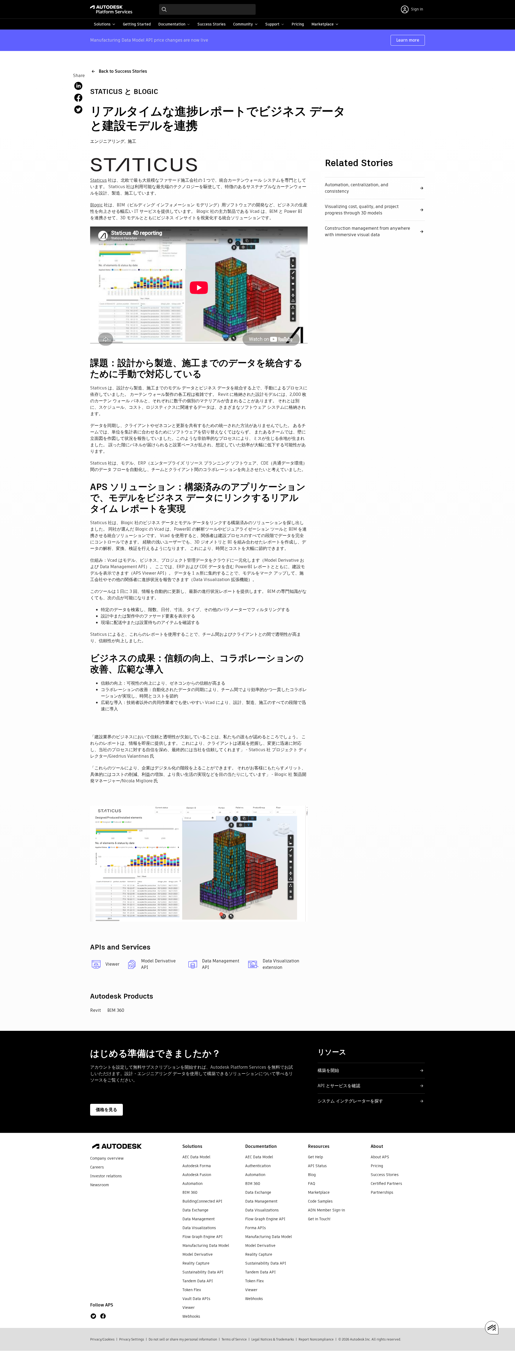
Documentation (261, 1146)
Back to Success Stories (123, 71)
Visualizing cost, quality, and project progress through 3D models (362, 209)
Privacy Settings (131, 1339)
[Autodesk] (117, 1147)
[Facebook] (103, 1316)
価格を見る (106, 1110)
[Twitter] (93, 1316)
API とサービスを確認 (339, 1086)
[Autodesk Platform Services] (111, 9)
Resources (318, 1146)
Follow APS (101, 1305)
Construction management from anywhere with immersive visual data (367, 231)
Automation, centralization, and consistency (356, 188)
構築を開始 (328, 1070)
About (377, 1146)
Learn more (407, 40)
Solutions (192, 1146)
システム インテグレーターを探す (350, 1101)
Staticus (98, 180)
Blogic (96, 205)
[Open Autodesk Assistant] (491, 1327)
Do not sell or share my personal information (183, 1339)
